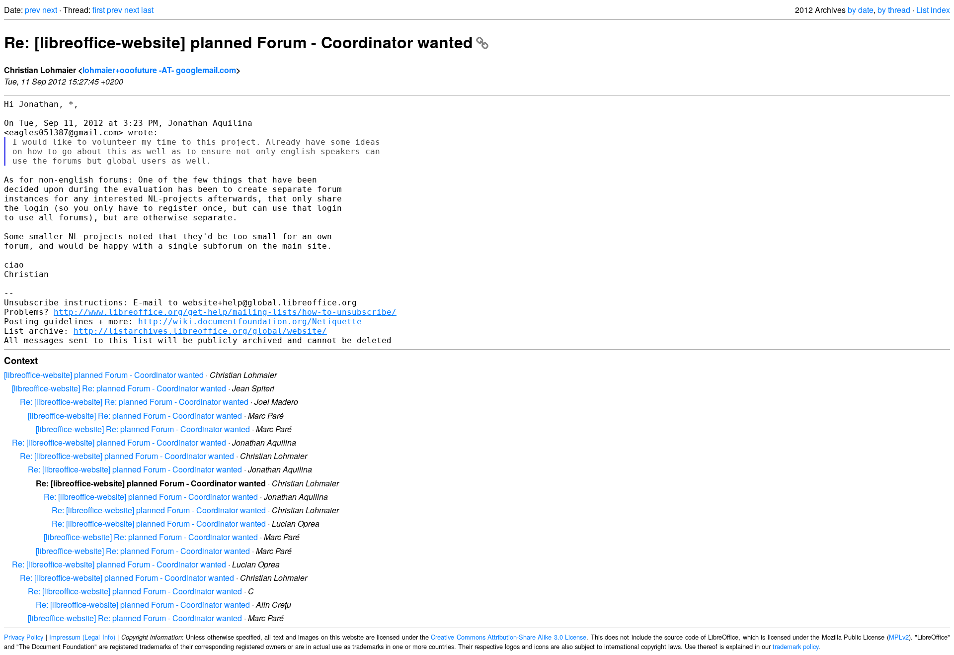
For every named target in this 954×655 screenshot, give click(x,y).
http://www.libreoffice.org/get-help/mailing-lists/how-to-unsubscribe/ (225, 312)
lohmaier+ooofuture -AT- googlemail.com (159, 70)
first (98, 9)
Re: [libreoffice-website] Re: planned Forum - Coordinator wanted (134, 401)
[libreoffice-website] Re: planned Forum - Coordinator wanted (119, 388)
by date (861, 9)
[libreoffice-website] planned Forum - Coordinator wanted (104, 374)
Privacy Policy (23, 637)
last (147, 9)
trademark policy (795, 646)
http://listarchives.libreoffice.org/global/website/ (200, 331)
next (49, 9)
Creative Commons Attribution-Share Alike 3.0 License (508, 637)
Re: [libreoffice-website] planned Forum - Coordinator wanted (238, 41)
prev (32, 9)
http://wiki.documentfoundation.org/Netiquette (250, 321)
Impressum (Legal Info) (82, 637)
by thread (893, 9)
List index (933, 9)
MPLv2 (899, 637)
